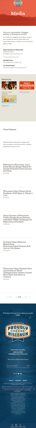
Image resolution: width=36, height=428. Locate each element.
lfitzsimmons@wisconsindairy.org (14, 67)
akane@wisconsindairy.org (12, 62)
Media (25, 380)
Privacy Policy (19, 389)
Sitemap (22, 384)
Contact (18, 380)
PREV (10, 297)
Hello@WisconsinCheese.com (18, 354)
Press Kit (5, 106)
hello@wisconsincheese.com (13, 54)
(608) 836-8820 (8, 52)
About (11, 380)
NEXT (26, 297)
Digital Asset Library (7, 93)
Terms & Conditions (27, 383)
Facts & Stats (24, 92)
